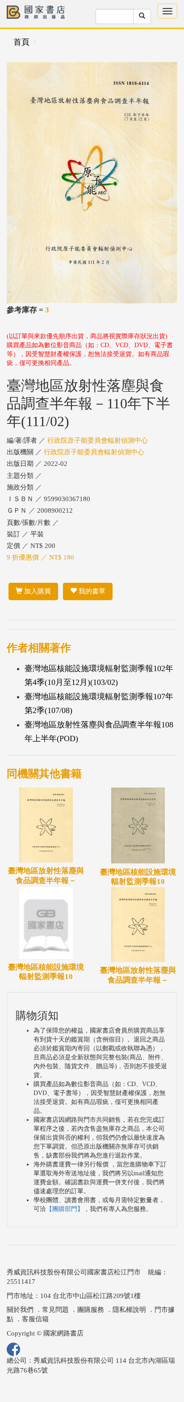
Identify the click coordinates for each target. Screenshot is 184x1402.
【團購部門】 (65, 1209)
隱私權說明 (129, 1309)
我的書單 (91, 591)
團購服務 (90, 1309)
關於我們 (20, 1309)
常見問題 (55, 1309)
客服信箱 (35, 1319)
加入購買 (36, 591)
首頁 (21, 41)
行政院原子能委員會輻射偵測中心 (97, 440)
